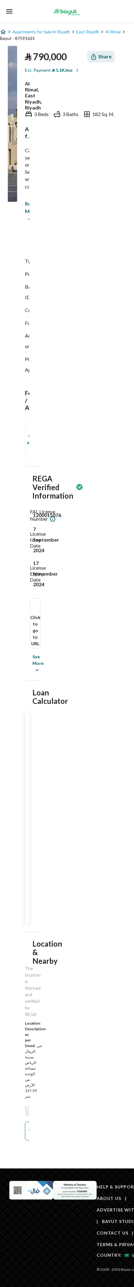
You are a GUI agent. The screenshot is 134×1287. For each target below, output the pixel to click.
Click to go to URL (35, 630)
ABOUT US (109, 1198)
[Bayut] (67, 12)
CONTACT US (112, 1233)
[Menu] (9, 11)
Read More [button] (26, 207)
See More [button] (28, 663)
